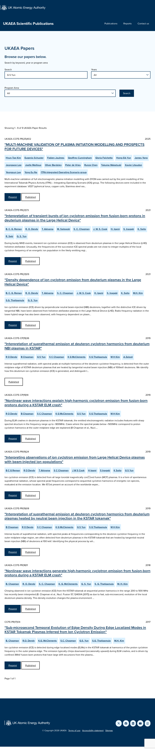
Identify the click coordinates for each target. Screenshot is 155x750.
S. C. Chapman (82, 229)
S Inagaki (105, 470)
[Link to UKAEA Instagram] (147, 723)
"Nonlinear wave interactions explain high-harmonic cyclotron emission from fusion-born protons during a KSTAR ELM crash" (76, 403)
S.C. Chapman (68, 640)
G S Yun (41, 357)
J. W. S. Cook (100, 229)
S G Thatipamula (98, 357)
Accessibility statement (93, 730)
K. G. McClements (68, 584)
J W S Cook (78, 470)
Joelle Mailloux (33, 165)
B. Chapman (12, 584)
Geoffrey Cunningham (80, 158)
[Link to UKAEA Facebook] (126, 723)
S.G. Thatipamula (15, 300)
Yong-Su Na (31, 172)
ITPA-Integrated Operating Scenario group (64, 172)
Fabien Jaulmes (55, 158)
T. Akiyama (47, 229)
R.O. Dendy (29, 640)
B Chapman (27, 357)
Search (8, 69)
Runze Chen (90, 165)
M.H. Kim (138, 293)
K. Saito (142, 229)
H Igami (92, 470)
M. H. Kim (122, 584)
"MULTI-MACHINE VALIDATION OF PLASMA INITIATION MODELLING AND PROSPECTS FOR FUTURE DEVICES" (74, 146)
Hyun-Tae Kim (13, 158)
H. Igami (115, 229)
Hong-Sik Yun (123, 158)
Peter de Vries (73, 165)
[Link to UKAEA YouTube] (140, 723)
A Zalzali (128, 357)
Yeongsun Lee (13, 172)
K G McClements (77, 357)
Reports (127, 23)
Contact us (143, 23)
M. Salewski (63, 229)
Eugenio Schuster (34, 158)
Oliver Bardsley (53, 165)
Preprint (12, 197)
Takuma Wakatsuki (111, 165)
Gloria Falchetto (104, 158)
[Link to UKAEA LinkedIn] (133, 723)
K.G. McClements (47, 640)
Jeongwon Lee (13, 165)
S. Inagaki (128, 229)
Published (30, 197)
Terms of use (74, 730)
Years (94, 69)
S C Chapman (56, 357)
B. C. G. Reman (14, 229)
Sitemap (109, 730)
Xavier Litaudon (133, 165)
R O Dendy (11, 357)
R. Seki (9, 236)
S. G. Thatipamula (104, 584)
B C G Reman (13, 470)
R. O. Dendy (31, 229)
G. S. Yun (21, 236)
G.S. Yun (84, 640)
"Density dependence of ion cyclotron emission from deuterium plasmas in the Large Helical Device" (73, 282)
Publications (110, 23)
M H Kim (115, 357)
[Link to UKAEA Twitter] (119, 723)
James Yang (141, 158)
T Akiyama (44, 470)
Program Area (12, 87)
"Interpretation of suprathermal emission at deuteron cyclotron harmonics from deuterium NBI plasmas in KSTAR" (77, 346)
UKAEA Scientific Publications (28, 23)
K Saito (117, 470)
